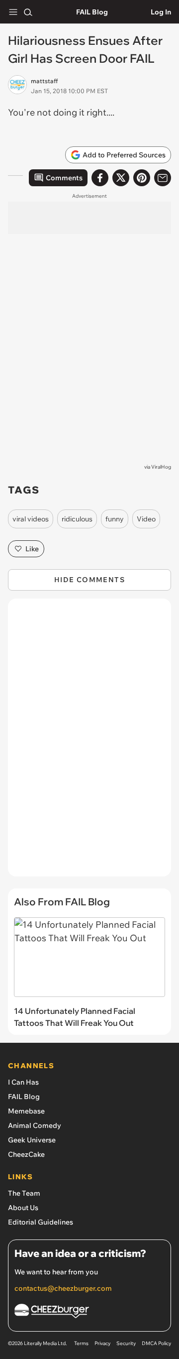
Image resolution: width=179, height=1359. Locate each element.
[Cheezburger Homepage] (89, 1312)
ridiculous (77, 518)
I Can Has (23, 1082)
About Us (23, 1207)
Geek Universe (32, 1139)
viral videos (30, 518)
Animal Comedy (34, 1125)
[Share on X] (120, 177)
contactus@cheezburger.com (63, 1288)
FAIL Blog (92, 11)
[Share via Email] (162, 177)
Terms (81, 1343)
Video (146, 518)
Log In (161, 11)
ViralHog (161, 467)
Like (32, 548)
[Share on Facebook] (99, 177)
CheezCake (26, 1154)
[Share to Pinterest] (141, 177)
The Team (24, 1193)
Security (126, 1343)
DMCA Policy (156, 1343)
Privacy (102, 1343)
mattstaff (44, 81)
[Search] (28, 12)
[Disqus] (89, 742)
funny (114, 518)
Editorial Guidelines (40, 1222)
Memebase (26, 1111)
